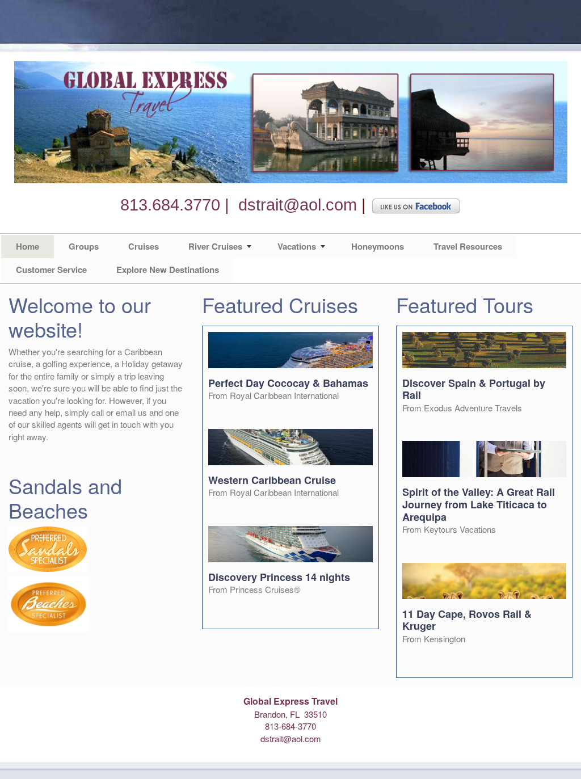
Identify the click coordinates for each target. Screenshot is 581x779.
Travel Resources (467, 246)
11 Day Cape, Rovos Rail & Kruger (467, 620)
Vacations (296, 246)
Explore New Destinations (167, 269)
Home (27, 246)
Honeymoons (377, 246)
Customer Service (51, 269)
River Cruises (215, 246)
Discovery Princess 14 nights (279, 577)
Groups (84, 246)
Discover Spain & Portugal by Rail (473, 389)
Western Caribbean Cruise (272, 480)
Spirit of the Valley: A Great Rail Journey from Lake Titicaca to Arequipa (478, 504)
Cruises (143, 246)
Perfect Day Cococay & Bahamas (288, 383)
